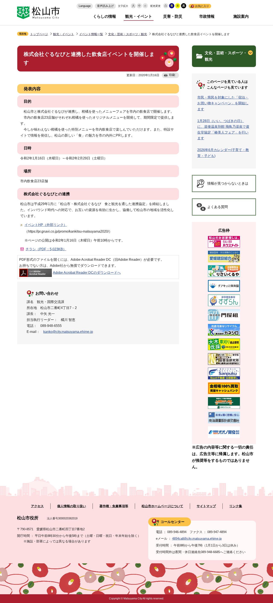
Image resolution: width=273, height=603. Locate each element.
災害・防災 (172, 16)
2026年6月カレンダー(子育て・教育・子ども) (223, 152)
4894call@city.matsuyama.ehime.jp (197, 538)
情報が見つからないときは (227, 183)
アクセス (37, 506)
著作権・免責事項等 (113, 506)
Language (85, 5)
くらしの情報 (104, 16)
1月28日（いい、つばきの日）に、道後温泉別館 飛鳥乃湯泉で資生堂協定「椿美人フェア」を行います (223, 129)
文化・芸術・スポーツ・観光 (127, 34)
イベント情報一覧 (91, 34)
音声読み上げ (105, 5)
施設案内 (241, 16)
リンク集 (235, 506)
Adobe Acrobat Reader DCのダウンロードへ (87, 272)
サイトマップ (206, 506)
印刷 (172, 75)
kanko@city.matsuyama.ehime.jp (68, 332)
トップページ (39, 34)
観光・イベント (138, 16)
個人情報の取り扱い (71, 506)
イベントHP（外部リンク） (46, 225)
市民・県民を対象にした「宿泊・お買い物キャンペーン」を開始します (222, 103)
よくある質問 (217, 207)
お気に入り (202, 6)
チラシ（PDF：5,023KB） (46, 249)
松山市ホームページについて (162, 506)
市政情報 (207, 16)
